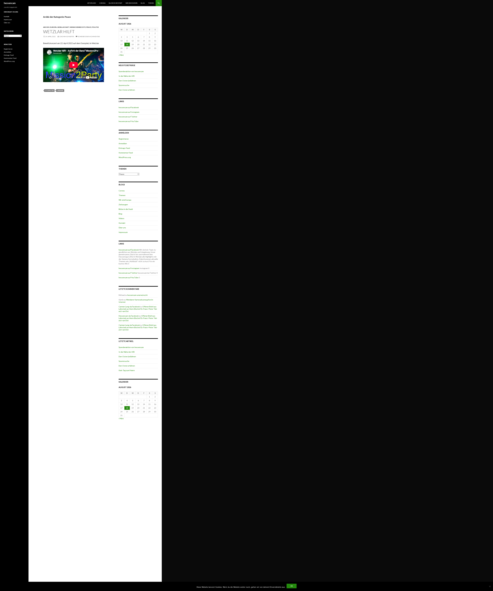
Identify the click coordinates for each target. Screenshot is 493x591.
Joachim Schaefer (66, 36)
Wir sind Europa (131, 3)
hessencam (10, 3)
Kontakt (122, 223)
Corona (102, 3)
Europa (53, 27)
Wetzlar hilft (59, 31)
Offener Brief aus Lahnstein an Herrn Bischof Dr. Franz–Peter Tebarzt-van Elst (138, 309)
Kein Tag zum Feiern (127, 370)
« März (121, 55)
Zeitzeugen (91, 3)
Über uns (122, 227)
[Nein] (490, 586)
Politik (95, 27)
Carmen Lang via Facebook (129, 307)
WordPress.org (125, 157)
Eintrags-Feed (124, 148)
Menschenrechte (78, 27)
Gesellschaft (63, 27)
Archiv (46, 27)
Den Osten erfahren (127, 90)
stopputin (49, 90)
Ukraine (60, 90)
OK (291, 586)
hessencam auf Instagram (129, 112)
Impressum (123, 232)
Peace (88, 27)
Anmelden (123, 143)
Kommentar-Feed (126, 153)
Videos (121, 218)
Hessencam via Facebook (129, 316)
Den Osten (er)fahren (127, 81)
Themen (151, 3)
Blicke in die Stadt (115, 3)
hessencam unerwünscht (137, 295)
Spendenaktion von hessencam (131, 71)
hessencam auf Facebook (129, 107)
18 (127, 44)
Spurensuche (124, 85)
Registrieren (124, 139)
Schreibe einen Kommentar (89, 36)
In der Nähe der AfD (127, 76)
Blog (143, 3)
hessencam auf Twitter (128, 117)
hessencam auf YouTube (128, 121)
